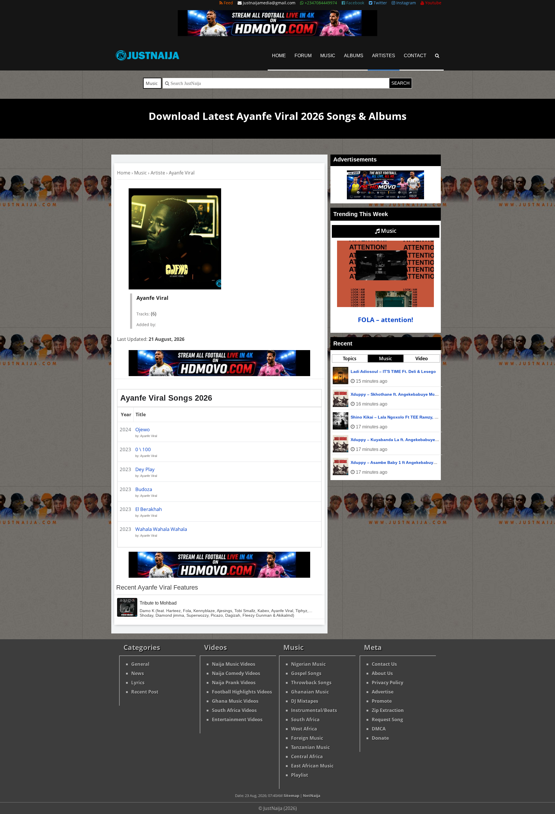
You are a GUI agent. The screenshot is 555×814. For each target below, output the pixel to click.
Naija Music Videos (233, 664)
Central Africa (307, 756)
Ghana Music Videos (235, 701)
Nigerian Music (308, 664)
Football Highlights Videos (242, 692)
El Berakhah (148, 509)
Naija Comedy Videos (236, 673)
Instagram (405, 2)
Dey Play (145, 469)
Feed (228, 2)
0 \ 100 (143, 449)
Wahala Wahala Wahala (161, 529)
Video (421, 358)
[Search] (437, 56)
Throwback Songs (311, 682)
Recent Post (144, 692)
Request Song (387, 719)
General (140, 664)
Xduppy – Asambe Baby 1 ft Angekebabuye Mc (397, 462)
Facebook (354, 2)
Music (327, 55)
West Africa (304, 729)
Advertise (382, 692)
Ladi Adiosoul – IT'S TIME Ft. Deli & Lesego (393, 371)
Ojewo (142, 429)
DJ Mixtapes (304, 701)
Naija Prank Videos (234, 682)
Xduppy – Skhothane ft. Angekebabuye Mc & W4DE (401, 394)
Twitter (379, 2)
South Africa (305, 719)
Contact (415, 55)
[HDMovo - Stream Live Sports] (277, 34)
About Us (382, 673)
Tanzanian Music (310, 747)
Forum (303, 55)
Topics (349, 358)
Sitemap (291, 795)
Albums (353, 55)
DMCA (379, 729)
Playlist (299, 775)
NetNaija (311, 795)
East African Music (312, 766)
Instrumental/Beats (314, 710)
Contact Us (384, 664)
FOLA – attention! (385, 319)
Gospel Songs (306, 673)
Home (279, 55)
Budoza (143, 489)
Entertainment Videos (237, 719)
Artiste (158, 173)
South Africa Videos (234, 710)
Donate (380, 738)
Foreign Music (307, 738)
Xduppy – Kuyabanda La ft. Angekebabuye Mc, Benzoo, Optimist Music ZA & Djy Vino (435, 439)
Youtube (432, 2)
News (137, 673)
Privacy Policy (387, 682)
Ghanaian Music (310, 692)
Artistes (383, 55)
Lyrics (138, 682)
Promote (382, 701)
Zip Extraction (388, 710)
